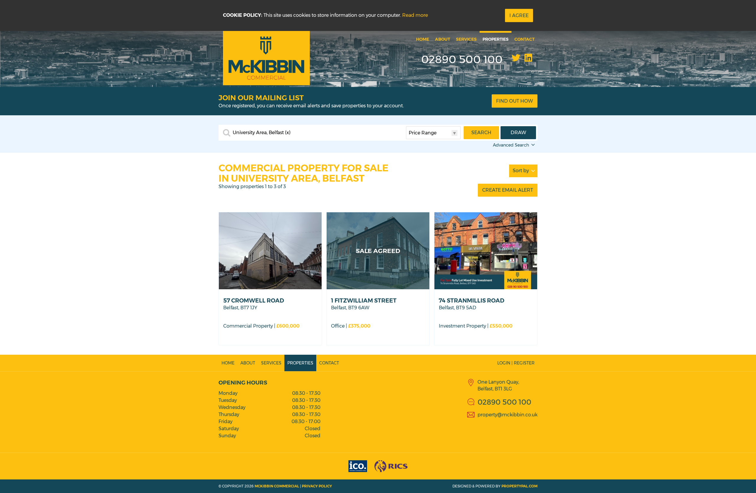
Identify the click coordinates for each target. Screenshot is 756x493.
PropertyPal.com (519, 486)
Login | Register (516, 363)
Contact (524, 39)
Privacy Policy (317, 486)
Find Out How (514, 101)
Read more (415, 15)
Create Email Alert (507, 190)
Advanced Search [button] (511, 145)
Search (481, 132)
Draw (518, 132)
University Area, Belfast (262, 132)
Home (422, 39)
